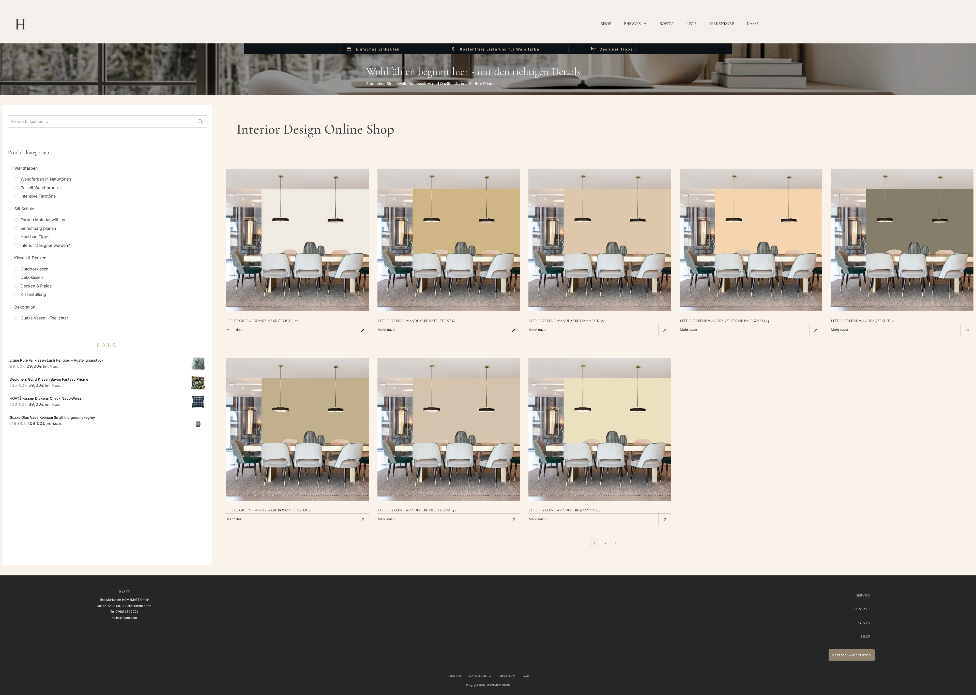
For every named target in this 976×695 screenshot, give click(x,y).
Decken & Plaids (36, 285)
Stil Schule (24, 208)
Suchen (200, 121)
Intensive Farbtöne (38, 196)
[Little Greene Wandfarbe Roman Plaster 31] (297, 429)
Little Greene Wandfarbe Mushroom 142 (417, 510)
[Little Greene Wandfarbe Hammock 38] (599, 240)
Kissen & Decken (30, 257)
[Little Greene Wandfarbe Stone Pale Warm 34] (751, 240)
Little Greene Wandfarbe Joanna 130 (564, 510)
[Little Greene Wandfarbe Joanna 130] (599, 429)
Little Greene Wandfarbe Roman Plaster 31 (268, 510)
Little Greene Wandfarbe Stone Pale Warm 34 (724, 320)
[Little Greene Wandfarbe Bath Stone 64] (448, 240)
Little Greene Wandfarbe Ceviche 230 (262, 320)
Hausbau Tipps (35, 236)
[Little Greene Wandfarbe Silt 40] (902, 240)
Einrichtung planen (38, 228)
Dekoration (24, 307)
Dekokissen (32, 277)
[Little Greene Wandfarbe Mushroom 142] (448, 429)
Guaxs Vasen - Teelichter (44, 317)
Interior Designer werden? (45, 245)
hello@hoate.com (124, 618)
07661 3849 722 (126, 611)
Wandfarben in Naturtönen (46, 179)
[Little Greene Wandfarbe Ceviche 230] (297, 240)
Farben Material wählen (43, 219)
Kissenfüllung (33, 294)
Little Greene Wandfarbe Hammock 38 (566, 320)
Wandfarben (26, 168)
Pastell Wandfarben (39, 187)
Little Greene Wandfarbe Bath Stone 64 (417, 320)
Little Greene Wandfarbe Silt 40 (862, 320)
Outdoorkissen (34, 268)
